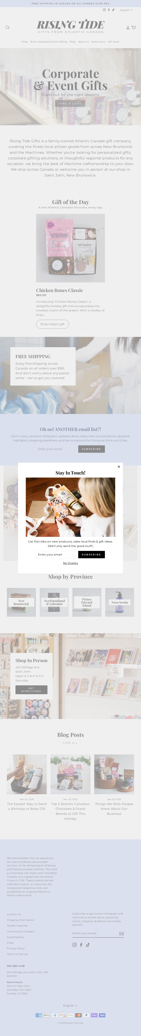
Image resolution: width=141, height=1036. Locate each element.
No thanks (70, 563)
